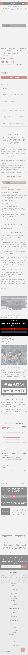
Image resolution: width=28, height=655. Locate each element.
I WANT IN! (14, 329)
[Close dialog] (27, 319)
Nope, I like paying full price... (14, 332)
